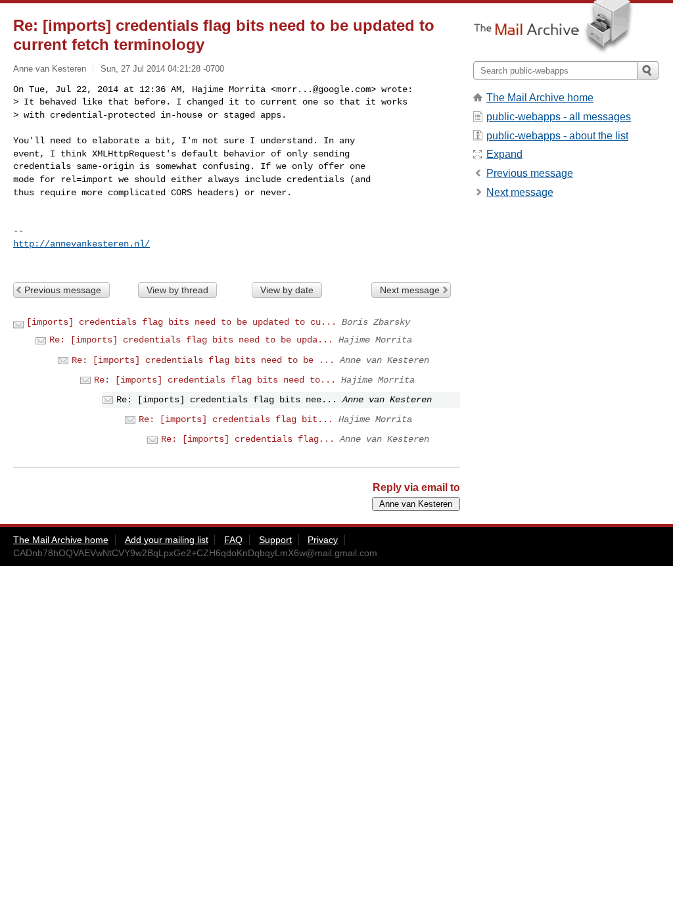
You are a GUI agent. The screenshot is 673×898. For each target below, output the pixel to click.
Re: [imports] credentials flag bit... (236, 419)
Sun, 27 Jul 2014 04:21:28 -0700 (162, 69)
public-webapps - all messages (558, 116)
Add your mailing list (166, 539)
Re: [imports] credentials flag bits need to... (215, 380)
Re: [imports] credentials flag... (248, 439)
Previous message (62, 290)
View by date (286, 290)
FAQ (233, 539)
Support (275, 539)
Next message (410, 290)
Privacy (323, 539)
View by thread (177, 290)
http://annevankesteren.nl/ (81, 244)
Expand (504, 154)
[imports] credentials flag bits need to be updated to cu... (181, 322)
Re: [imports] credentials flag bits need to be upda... (191, 340)
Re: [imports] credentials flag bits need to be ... (203, 360)
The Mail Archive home (539, 97)
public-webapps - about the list (557, 135)
